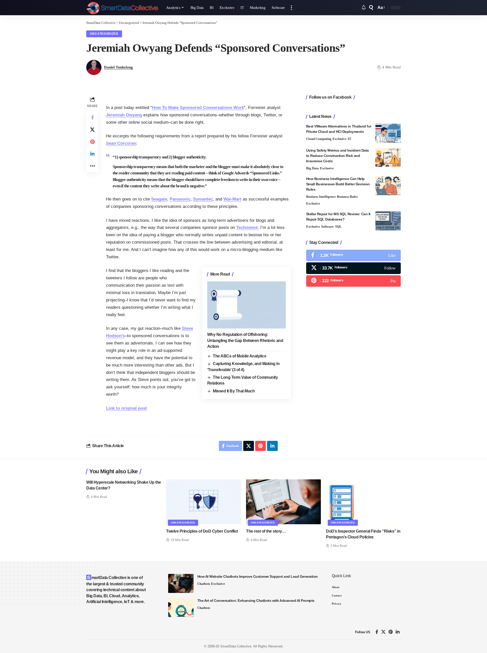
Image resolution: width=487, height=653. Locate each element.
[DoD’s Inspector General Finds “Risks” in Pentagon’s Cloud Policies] (363, 501)
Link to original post (126, 408)
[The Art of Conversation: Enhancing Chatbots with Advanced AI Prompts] (181, 607)
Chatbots (203, 584)
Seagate (159, 199)
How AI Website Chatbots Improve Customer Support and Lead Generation (257, 576)
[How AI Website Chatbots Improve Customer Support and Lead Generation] (181, 583)
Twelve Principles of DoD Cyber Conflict (202, 531)
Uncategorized (104, 33)
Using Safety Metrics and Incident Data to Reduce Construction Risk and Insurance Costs (337, 155)
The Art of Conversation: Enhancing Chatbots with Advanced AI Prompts (256, 600)
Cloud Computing (319, 139)
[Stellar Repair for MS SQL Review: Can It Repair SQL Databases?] (388, 220)
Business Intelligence (321, 196)
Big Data (312, 168)
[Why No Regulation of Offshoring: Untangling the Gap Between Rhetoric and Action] (246, 305)
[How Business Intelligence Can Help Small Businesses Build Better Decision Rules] (388, 185)
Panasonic (180, 199)
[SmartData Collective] (122, 7)
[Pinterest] (353, 280)
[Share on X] (92, 129)
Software (327, 226)
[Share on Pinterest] (92, 142)
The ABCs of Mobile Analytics (239, 356)
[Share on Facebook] (92, 117)
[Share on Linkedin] (92, 154)
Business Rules (347, 196)
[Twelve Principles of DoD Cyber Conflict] (203, 501)
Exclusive (339, 139)
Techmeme (247, 227)
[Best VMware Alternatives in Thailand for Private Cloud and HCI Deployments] (388, 133)
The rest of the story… (266, 531)
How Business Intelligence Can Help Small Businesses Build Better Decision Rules (338, 184)
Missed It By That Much (234, 391)
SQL (338, 226)
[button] (291, 7)
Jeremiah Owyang (124, 115)
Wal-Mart (232, 199)
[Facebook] (353, 255)
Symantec (203, 199)
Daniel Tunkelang (118, 67)
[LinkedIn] (397, 632)
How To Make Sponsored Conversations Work (198, 107)
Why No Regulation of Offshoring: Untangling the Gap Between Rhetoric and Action (245, 340)
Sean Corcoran (121, 143)
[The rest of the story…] (283, 501)
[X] (353, 268)
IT (349, 139)
